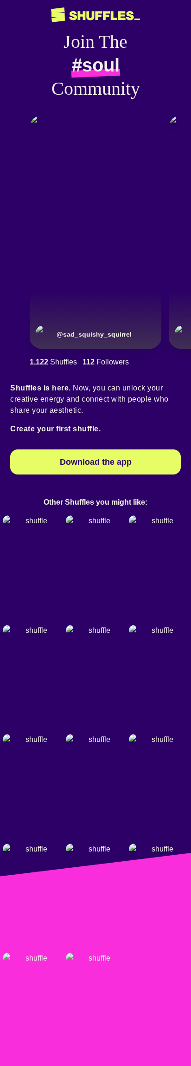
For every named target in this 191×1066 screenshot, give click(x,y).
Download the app (96, 462)
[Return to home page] (95, 15)
